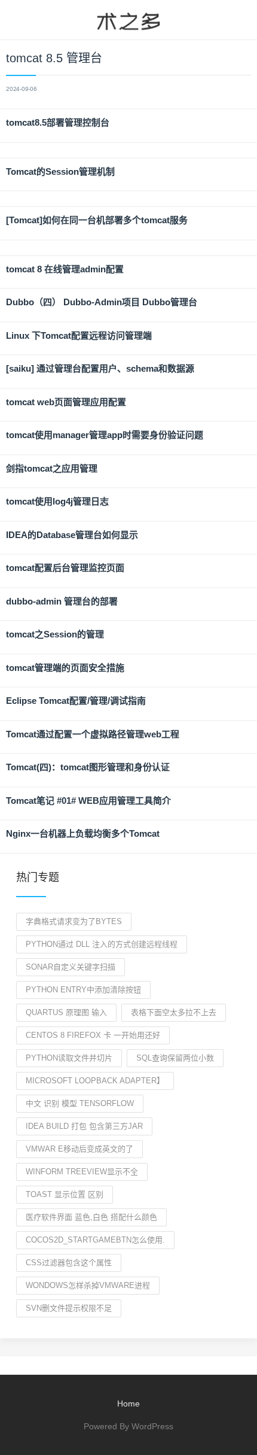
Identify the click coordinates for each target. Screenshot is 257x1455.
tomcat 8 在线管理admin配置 (65, 269)
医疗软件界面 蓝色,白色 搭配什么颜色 (91, 1217)
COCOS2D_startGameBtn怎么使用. (95, 1239)
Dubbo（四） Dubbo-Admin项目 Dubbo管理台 (101, 302)
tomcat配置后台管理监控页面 (65, 568)
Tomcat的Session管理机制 (60, 171)
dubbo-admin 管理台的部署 (62, 601)
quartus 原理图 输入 (66, 1012)
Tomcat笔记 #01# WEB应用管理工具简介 (88, 800)
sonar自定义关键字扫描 (70, 966)
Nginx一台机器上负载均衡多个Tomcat (83, 833)
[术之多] (128, 20)
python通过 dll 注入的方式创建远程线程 (102, 944)
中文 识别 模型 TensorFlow (80, 1103)
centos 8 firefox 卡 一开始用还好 (93, 1035)
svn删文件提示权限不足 (69, 1308)
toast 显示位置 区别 (64, 1194)
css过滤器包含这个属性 (69, 1262)
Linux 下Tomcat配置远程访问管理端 (79, 335)
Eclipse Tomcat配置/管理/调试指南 (76, 700)
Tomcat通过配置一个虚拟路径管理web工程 (92, 734)
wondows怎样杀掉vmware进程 (88, 1285)
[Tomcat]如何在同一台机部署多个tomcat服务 (97, 220)
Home (128, 1403)
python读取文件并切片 (69, 1057)
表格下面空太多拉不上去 (173, 1012)
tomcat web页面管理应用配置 (66, 402)
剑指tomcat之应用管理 (51, 468)
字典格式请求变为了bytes (74, 921)
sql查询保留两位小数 (175, 1057)
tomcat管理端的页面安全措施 (65, 668)
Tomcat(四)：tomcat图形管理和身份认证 (88, 767)
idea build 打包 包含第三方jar (84, 1126)
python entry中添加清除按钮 (83, 989)
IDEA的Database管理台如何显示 (72, 535)
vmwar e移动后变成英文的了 (79, 1148)
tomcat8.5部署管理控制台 (57, 122)
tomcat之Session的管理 (55, 634)
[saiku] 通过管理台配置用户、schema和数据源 (100, 368)
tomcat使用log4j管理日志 (57, 501)
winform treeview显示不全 (82, 1171)
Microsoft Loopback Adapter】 (95, 1080)
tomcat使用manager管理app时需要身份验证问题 (104, 435)
